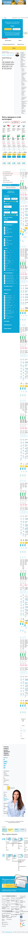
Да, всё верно (8, 29)
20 (21, 730)
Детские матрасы (13, 901)
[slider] (4, 201)
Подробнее (4, 154)
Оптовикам (9, 919)
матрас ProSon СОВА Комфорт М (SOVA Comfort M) (24, 131)
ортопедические (23, 829)
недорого (16, 829)
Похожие (3, 143)
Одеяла (17, 906)
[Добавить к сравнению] (3, 159)
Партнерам (4, 904)
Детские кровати (17, 909)
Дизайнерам (9, 917)
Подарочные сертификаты (9, 911)
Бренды (14, 48)
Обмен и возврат (8, 901)
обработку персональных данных (9, 890)
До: (12, 198)
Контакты (4, 901)
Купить (4, 156)
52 (21, 735)
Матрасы (13, 898)
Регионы (4, 926)
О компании (4, 899)
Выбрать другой (16, 29)
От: (5, 198)
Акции (7, 898)
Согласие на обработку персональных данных (5, 915)
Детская (22, 36)
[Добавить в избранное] (5, 159)
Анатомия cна (9, 932)
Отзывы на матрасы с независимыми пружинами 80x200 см (14, 822)
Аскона (4, 829)
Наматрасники (14, 903)
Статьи (8, 908)
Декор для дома (20, 44)
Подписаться (10, 885)
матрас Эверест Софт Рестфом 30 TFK (9, 130)
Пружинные (13, 916)
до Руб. (6, 122)
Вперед (22, 738)
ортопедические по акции (10, 829)
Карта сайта (3, 920)
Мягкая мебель (8, 40)
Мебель (20, 40)
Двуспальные (18, 914)
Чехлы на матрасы (17, 904)
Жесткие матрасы (17, 912)
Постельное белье (13, 909)
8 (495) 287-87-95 (5, 764)
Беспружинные (14, 914)
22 (21, 733)
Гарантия (8, 902)
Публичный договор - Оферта (4, 907)
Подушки (13, 906)
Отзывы (4, 902)
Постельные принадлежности (9, 44)
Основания (17, 898)
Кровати (13, 911)
